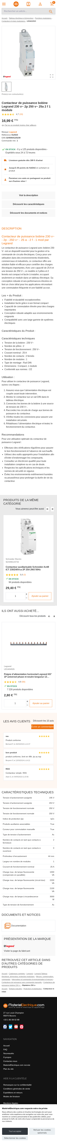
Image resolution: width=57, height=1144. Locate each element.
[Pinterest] (21, 1027)
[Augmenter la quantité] (26, 594)
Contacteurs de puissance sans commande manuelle (22, 982)
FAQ (5, 1049)
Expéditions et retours (12, 1092)
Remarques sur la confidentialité (17, 1085)
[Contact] (28, 4)
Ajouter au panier (40, 596)
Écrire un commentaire (42, 727)
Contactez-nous (10, 1061)
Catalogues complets (17, 974)
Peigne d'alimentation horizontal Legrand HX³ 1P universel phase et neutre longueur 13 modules (28, 675)
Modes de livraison (11, 1096)
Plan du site (8, 1069)
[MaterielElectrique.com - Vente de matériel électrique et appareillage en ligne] (16, 4)
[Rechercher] (50, 11)
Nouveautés (8, 1053)
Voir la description (28, 195)
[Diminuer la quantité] (26, 598)
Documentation (18, 926)
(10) (21, 114)
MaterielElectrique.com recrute (16, 1065)
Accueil (5, 974)
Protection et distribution (33, 989)
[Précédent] (47, 509)
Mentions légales (10, 1103)
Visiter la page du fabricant (17, 951)
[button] (40, 4)
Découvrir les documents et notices (28, 213)
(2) (24, 575)
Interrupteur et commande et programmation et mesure (32, 979)
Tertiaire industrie (15, 989)
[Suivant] (52, 509)
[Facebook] (5, 1027)
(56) (23, 682)
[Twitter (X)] (10, 1027)
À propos (7, 1057)
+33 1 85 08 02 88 (11, 1020)
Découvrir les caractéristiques (28, 204)
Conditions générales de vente (16, 1089)
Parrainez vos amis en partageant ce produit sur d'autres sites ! (29, 179)
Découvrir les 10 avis (43, 721)
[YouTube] (16, 1027)
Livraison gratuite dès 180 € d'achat (26, 160)
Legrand (29, 974)
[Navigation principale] (4, 4)
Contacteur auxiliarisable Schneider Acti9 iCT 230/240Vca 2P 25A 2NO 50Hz (27, 568)
